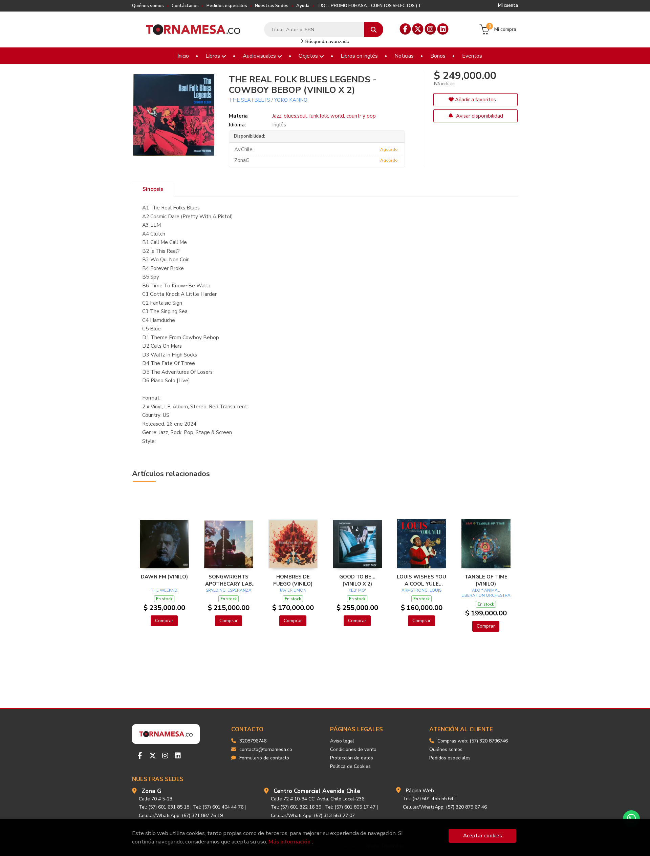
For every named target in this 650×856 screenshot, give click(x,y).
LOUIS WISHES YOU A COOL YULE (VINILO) (421, 580)
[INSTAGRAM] (430, 29)
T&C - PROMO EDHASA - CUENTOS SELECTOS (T (369, 6)
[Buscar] (373, 29)
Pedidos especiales (227, 6)
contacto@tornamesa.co (265, 749)
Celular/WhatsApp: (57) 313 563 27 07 (313, 815)
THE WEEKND (164, 590)
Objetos (309, 56)
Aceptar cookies (482, 835)
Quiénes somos (148, 6)
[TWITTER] (418, 29)
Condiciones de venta (353, 749)
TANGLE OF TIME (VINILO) (485, 580)
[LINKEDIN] (443, 29)
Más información (289, 841)
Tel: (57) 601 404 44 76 (218, 807)
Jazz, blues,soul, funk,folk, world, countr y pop (324, 116)
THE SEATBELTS (249, 100)
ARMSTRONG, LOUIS (421, 590)
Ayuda (302, 6)
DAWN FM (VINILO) (164, 576)
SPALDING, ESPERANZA (229, 590)
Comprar (164, 620)
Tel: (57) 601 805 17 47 (350, 807)
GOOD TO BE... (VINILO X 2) (357, 580)
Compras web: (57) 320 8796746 (472, 741)
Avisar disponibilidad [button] (479, 116)
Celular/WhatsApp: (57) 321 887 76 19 (181, 815)
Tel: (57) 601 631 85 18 (164, 807)
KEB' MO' (357, 590)
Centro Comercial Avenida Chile (317, 791)
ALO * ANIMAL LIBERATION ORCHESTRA (486, 593)
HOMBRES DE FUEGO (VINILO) (292, 580)
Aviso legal (342, 741)
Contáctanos (185, 6)
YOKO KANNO (290, 100)
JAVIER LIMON (293, 590)
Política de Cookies (350, 766)
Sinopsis (153, 189)
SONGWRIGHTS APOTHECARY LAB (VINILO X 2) (228, 580)
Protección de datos (351, 758)
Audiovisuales (260, 56)
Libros (213, 56)
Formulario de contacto (264, 758)
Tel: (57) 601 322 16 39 (296, 807)
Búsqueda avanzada (326, 41)
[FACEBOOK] (405, 29)
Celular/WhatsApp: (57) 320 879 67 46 (445, 807)
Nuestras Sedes (271, 6)
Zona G (151, 791)
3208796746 (252, 741)
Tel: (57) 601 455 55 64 (428, 798)
